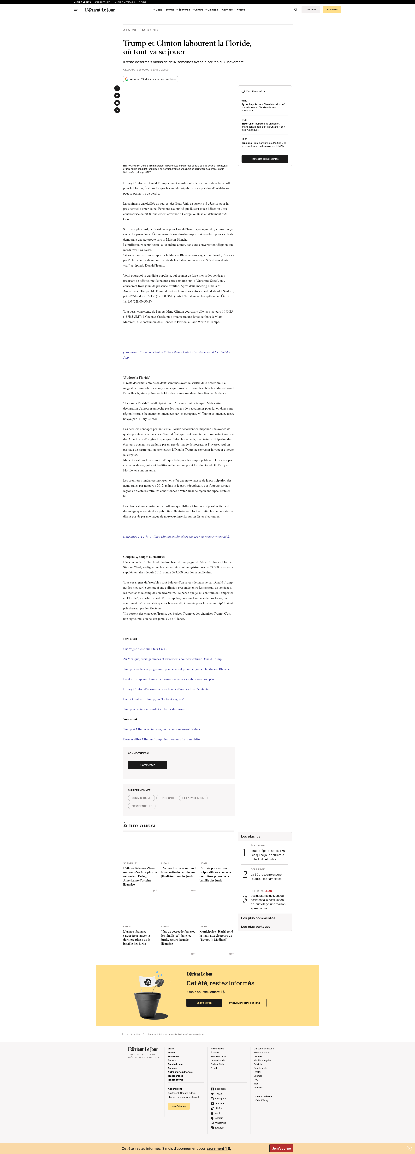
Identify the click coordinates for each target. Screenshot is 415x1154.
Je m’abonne (204, 1002)
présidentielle (141, 806)
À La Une (130, 30)
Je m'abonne (281, 1148)
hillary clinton (193, 798)
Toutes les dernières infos (265, 158)
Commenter (147, 765)
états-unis (167, 798)
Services (173, 1068)
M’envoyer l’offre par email (245, 1002)
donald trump (141, 798)
